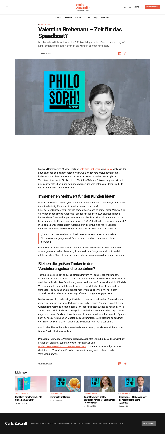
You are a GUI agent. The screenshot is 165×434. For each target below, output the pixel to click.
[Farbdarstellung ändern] (130, 7)
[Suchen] (125, 7)
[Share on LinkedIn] (120, 53)
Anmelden (138, 7)
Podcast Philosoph (45, 24)
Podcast (58, 17)
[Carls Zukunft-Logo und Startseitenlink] (82, 6)
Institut (78, 17)
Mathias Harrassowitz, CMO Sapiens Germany (62, 346)
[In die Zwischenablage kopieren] (124, 53)
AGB (121, 423)
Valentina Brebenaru (90, 169)
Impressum (103, 423)
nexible (109, 169)
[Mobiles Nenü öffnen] (6, 7)
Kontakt (94, 423)
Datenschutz (113, 423)
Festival (68, 17)
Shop (81, 423)
